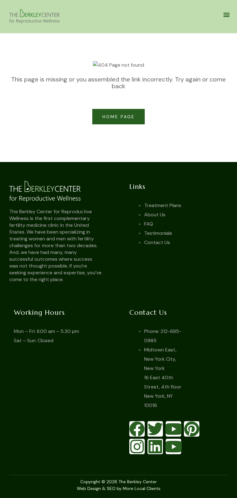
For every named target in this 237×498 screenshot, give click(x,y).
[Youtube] (173, 429)
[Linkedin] (155, 446)
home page (119, 116)
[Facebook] (137, 429)
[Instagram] (137, 446)
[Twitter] (155, 429)
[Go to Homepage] (61, 191)
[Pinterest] (191, 429)
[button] (227, 14)
